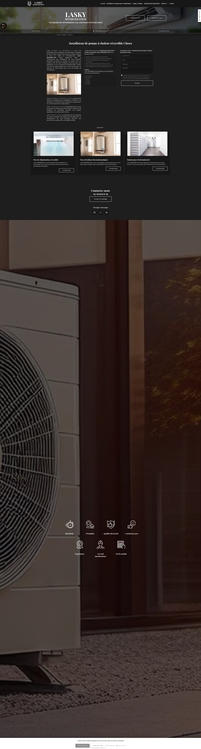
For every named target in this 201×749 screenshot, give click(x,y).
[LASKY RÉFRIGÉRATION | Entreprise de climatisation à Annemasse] (35, 3)
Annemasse (89, 76)
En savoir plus (66, 170)
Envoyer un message (100, 199)
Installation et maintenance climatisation (119, 3)
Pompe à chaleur (138, 3)
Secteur (64, 34)
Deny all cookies (98, 745)
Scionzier (88, 84)
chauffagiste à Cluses (57, 107)
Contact (171, 3)
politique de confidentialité (142, 78)
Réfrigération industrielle (152, 3)
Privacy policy (122, 745)
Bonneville (88, 77)
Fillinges (88, 80)
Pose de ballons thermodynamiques (94, 160)
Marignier (88, 82)
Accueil (102, 3)
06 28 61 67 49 (135, 18)
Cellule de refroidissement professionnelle (97, 57)
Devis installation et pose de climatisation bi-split (98, 66)
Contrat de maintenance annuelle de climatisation (99, 58)
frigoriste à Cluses (56, 115)
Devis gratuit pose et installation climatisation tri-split (99, 65)
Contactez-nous (157, 18)
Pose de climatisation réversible (45, 160)
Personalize (111, 745)
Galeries (163, 3)
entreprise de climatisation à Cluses (65, 50)
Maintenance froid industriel (138, 160)
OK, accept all (83, 745)
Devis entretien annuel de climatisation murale (98, 63)
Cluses (70, 34)
